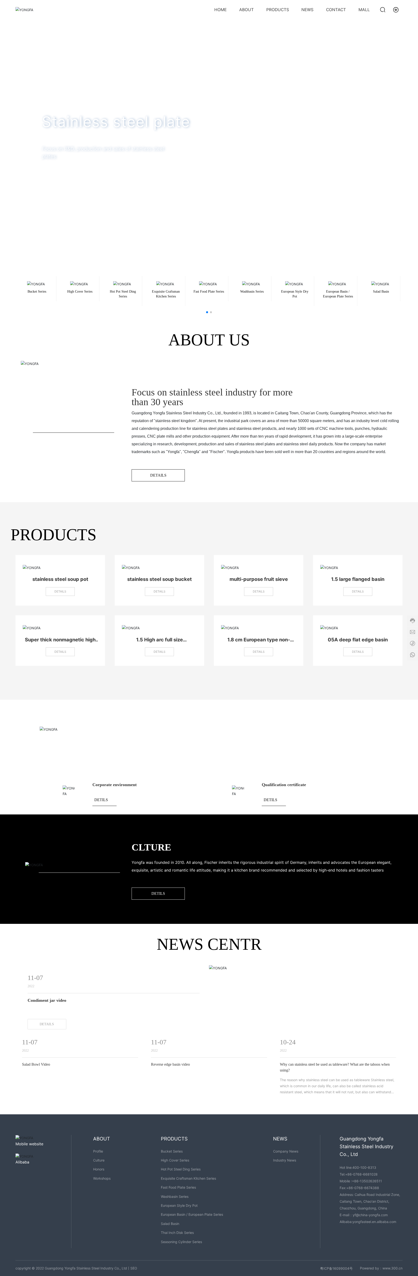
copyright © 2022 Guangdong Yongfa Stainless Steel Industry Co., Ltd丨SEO (76, 1268)
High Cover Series (79, 291)
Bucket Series (37, 291)
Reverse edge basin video (170, 1064)
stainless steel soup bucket (159, 579)
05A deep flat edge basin (358, 640)
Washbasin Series (252, 291)
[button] (406, 124)
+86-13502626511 (367, 1181)
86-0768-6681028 (362, 1174)
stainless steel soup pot (60, 579)
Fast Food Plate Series (209, 291)
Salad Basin (381, 291)
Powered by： (371, 1268)
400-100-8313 (364, 1167)
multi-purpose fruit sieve (259, 579)
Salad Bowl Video (36, 1064)
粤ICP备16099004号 (336, 1268)
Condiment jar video (47, 1000)
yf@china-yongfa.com (370, 1215)
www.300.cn (392, 1268)
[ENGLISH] (396, 9)
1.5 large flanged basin (357, 579)
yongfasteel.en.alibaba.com (374, 1222)
